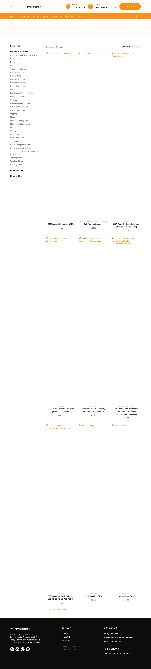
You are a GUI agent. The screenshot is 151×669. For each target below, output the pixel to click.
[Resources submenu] (60, 16)
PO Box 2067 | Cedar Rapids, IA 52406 (118, 637)
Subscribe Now (130, 6)
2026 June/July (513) (93, 596)
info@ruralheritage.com (112, 641)
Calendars (126, 221)
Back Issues (60, 221)
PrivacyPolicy (66, 637)
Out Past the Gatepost (93, 224)
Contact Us (65, 640)
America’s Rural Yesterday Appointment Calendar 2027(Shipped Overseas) (126, 411)
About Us (64, 634)
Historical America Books (90, 221)
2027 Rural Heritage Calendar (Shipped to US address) (126, 225)
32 (54, 609)
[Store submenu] (37, 16)
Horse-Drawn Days (126, 596)
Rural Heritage (33, 6)
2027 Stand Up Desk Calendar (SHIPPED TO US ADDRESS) (61, 597)
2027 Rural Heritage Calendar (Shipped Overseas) (61, 410)
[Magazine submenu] (28, 16)
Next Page (61, 609)
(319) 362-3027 (111, 633)
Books (81, 221)
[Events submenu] (47, 16)
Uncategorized (103, 221)
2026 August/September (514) (61, 224)
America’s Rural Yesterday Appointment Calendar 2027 (93, 410)
